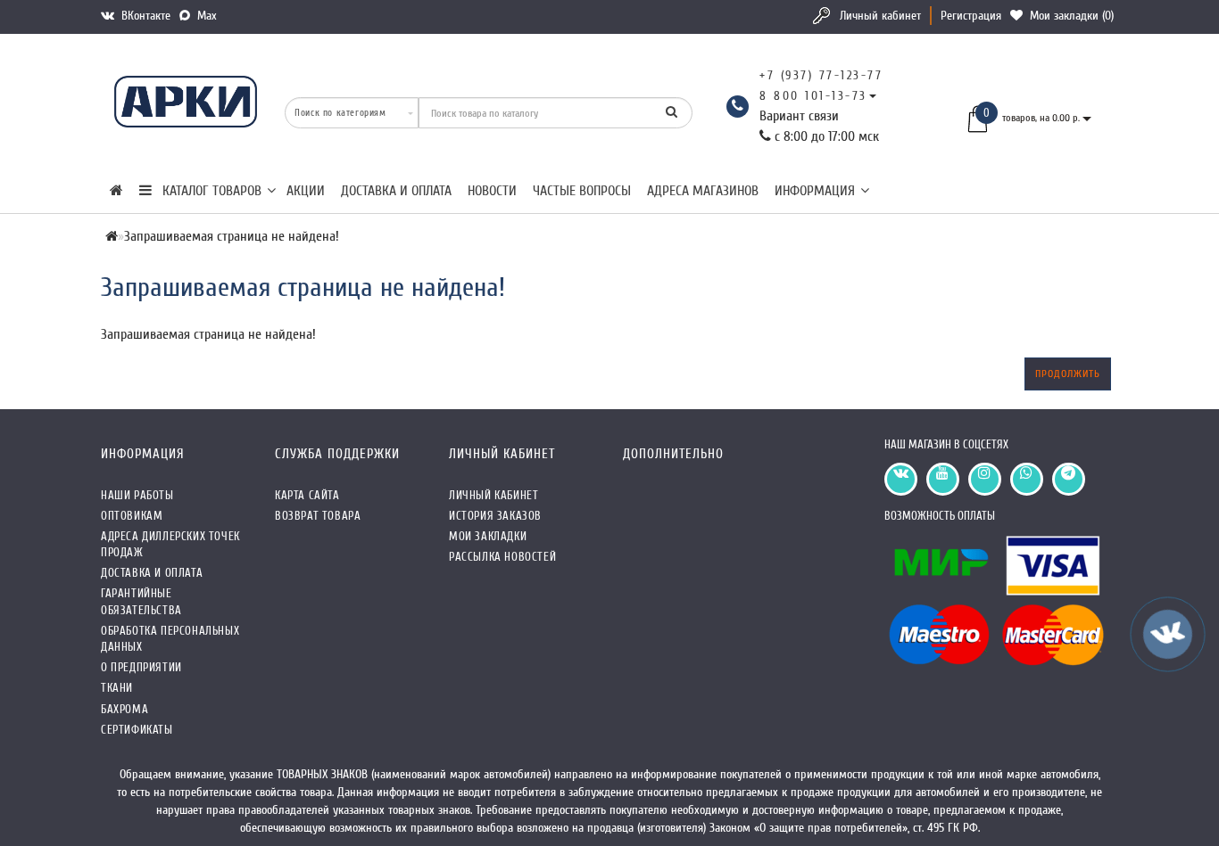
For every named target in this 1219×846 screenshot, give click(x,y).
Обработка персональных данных (170, 638)
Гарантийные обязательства (141, 601)
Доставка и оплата (396, 191)
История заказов (495, 515)
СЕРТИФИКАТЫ (137, 729)
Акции (305, 191)
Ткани (117, 687)
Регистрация (971, 15)
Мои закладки (488, 536)
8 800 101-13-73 (813, 95)
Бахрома (124, 709)
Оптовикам (131, 515)
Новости (492, 191)
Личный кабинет (880, 15)
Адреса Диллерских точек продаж (170, 544)
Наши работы (137, 495)
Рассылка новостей (502, 556)
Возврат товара (318, 515)
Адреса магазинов (703, 191)
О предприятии (141, 667)
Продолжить (1067, 373)
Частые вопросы (582, 191)
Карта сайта (307, 495)
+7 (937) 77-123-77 (821, 75)
